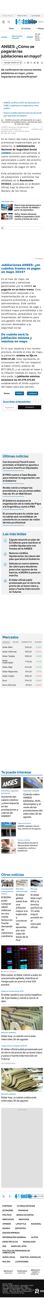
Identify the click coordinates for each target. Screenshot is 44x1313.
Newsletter (37, 1196)
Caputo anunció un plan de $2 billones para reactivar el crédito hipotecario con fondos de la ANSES (25, 544)
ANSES (30, 37)
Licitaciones (21, 1261)
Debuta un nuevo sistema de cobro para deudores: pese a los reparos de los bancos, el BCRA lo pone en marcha (25, 569)
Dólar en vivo (22, 16)
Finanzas (23, 1210)
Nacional (36, 1224)
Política (7, 1215)
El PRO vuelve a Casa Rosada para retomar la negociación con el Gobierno (21, 477)
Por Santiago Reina (8, 1063)
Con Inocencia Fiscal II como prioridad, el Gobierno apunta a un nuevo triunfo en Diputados (21, 464)
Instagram (16, 1196)
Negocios (24, 1219)
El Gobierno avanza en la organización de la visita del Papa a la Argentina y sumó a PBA (22, 503)
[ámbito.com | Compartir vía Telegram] (38, 62)
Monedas (6, 642)
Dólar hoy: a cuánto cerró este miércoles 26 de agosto (18, 1037)
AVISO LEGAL (8, 1257)
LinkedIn (22, 1196)
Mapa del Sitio (19, 1246)
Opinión (6, 1224)
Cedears (38, 642)
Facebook (9, 1196)
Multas (6, 1261)
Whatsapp (35, 1196)
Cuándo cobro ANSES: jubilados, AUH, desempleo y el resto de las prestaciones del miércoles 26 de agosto (33, 806)
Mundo (6, 1228)
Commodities (26, 642)
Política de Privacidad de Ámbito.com (16, 1251)
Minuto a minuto (10, 971)
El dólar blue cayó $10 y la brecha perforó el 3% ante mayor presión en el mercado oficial (37, 911)
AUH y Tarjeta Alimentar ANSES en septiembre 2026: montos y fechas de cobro (27, 216)
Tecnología (29, 1241)
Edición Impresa (11, 1233)
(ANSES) (6, 152)
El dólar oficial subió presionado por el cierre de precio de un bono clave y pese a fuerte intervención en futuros (24, 585)
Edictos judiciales (30, 1257)
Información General (17, 37)
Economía (26, 28)
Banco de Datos (25, 1215)
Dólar (11, 28)
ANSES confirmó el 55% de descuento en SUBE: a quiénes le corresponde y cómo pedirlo (21, 105)
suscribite (32, 21)
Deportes (20, 1228)
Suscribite (29, 407)
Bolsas (16, 642)
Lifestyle (21, 1224)
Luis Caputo (36, 16)
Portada (7, 1206)
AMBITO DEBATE (35, 1272)
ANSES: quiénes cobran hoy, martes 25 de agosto (29, 827)
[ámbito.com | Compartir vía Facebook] (28, 62)
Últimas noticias (26, 1206)
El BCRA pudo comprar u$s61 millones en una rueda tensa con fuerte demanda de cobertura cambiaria (7, 917)
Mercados (8, 1219)
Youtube (29, 1196)
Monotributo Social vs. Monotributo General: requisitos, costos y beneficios (28, 847)
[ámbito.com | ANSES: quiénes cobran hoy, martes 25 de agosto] (8, 829)
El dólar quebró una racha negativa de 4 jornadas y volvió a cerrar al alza (21, 998)
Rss (4, 1246)
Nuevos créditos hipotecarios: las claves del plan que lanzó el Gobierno (23, 114)
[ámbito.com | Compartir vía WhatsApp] (25, 62)
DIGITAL (8, 1272)
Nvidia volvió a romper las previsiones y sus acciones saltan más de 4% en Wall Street (22, 490)
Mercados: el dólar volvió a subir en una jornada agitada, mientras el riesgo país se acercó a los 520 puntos (21, 979)
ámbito (4, 37)
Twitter (3, 1196)
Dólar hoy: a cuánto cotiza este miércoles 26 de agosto (18, 1099)
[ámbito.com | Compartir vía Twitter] (31, 62)
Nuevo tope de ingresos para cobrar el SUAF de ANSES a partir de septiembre (27, 207)
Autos (34, 1237)
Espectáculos (10, 1241)
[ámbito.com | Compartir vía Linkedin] (34, 62)
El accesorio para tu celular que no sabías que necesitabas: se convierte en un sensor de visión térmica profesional (21, 518)
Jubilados (32, 393)
